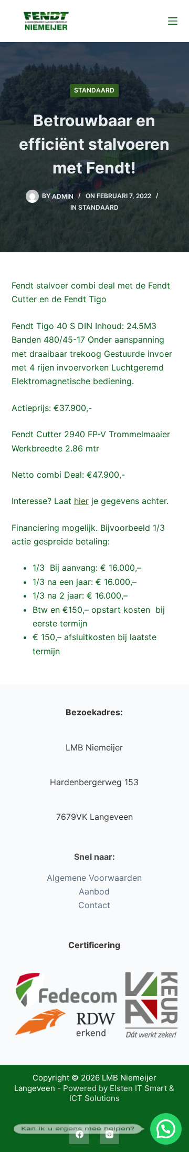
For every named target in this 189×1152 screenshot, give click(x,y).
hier (81, 501)
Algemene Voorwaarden (94, 877)
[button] (166, 1129)
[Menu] (172, 21)
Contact (94, 905)
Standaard (94, 90)
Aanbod (94, 891)
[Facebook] (79, 1135)
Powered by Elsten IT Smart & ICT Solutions (118, 1093)
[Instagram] (110, 1135)
